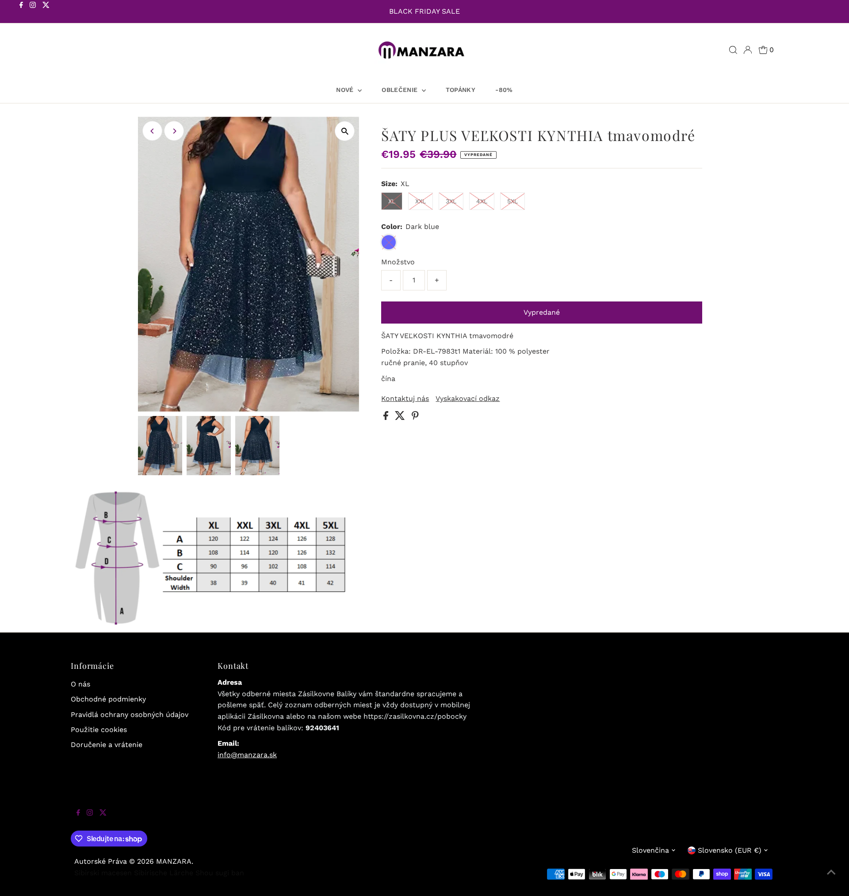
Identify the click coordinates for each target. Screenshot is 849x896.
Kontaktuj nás (405, 398)
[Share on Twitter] (401, 417)
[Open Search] (733, 50)
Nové (346, 89)
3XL (451, 201)
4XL (481, 201)
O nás (80, 684)
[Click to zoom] (345, 131)
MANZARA (173, 861)
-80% (503, 89)
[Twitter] (46, 12)
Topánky (460, 89)
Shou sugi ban (219, 873)
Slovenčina (650, 850)
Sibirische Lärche (163, 873)
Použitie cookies (99, 729)
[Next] (174, 131)
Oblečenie (401, 89)
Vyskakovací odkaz (468, 398)
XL (391, 201)
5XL (512, 201)
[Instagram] (32, 12)
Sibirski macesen (103, 873)
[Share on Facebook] (386, 417)
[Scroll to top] (831, 878)
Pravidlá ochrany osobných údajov (129, 714)
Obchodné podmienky (108, 699)
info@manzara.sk (247, 755)
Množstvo (398, 262)
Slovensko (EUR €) (729, 850)
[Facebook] (21, 12)
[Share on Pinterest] (415, 417)
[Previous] (152, 131)
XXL (420, 201)
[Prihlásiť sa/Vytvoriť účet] (748, 50)
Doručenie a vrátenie (106, 744)
